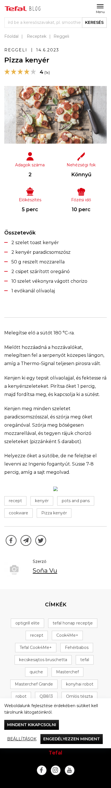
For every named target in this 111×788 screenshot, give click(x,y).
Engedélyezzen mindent (71, 738)
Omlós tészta (79, 696)
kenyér (42, 500)
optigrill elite (27, 623)
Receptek (36, 36)
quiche (36, 671)
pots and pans (76, 500)
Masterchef (67, 671)
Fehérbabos (77, 647)
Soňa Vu (45, 570)
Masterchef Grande (34, 684)
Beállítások (21, 738)
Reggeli (61, 36)
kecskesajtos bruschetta (43, 659)
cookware (18, 512)
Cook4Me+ (67, 635)
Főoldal (11, 36)
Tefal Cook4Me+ (36, 647)
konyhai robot (79, 684)
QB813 (46, 696)
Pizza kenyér (54, 512)
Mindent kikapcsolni (31, 724)
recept (15, 500)
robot (21, 696)
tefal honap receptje (73, 623)
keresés (94, 22)
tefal (84, 659)
